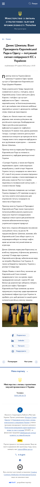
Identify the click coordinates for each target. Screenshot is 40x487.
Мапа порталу (18, 371)
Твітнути (21, 346)
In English (21, 455)
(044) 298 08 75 (20, 396)
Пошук (35, 4)
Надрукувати (21, 351)
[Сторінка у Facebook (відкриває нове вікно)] (20, 460)
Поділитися (21, 335)
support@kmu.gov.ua (25, 449)
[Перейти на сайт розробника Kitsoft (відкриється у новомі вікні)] (12, 482)
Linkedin (21, 340)
